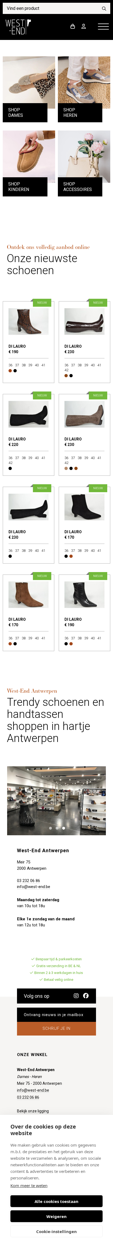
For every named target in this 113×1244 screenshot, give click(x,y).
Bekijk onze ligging (33, 1111)
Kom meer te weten (28, 1185)
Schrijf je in (56, 1028)
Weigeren (56, 1216)
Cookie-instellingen (56, 1231)
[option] (56, 800)
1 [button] (49, 828)
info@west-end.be (33, 886)
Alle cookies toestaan (56, 1201)
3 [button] (62, 828)
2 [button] (56, 828)
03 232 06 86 (28, 880)
